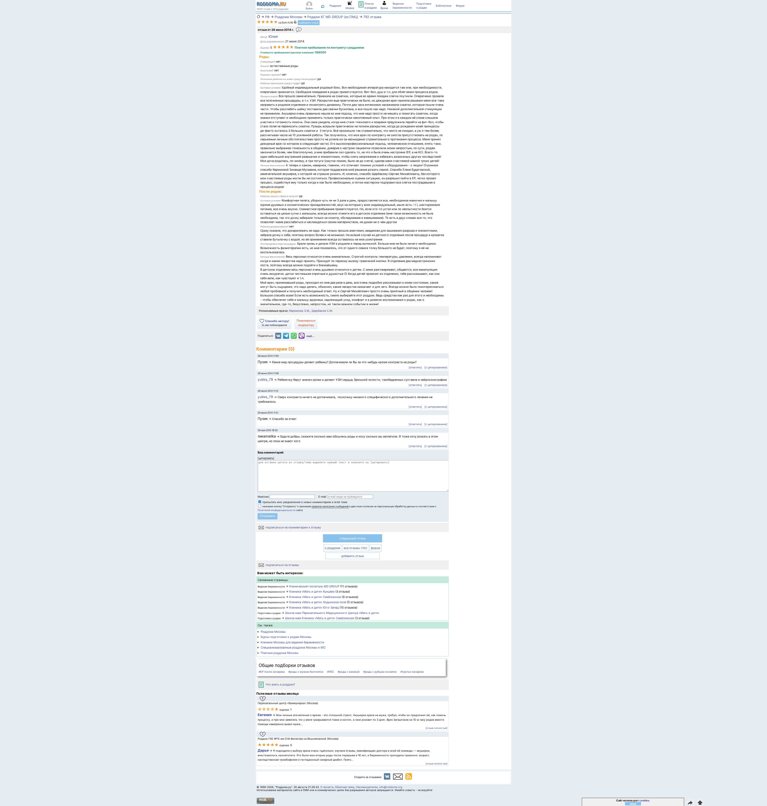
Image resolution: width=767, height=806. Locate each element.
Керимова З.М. (299, 310)
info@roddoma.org (390, 787)
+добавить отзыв (309, 22)
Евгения (265, 715)
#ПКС (330, 671)
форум (375, 548)
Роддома (335, 5)
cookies (644, 800)
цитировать (266, 458)
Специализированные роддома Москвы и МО (293, 647)
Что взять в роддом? (280, 684)
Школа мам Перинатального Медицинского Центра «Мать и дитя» (332, 613)
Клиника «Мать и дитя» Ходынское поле (317, 602)
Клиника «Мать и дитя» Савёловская (315, 597)
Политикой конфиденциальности (276, 510)
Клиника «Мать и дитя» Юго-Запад (314, 607)
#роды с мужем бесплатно (305, 671)
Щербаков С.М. (322, 310)
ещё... (310, 336)
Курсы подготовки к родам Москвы (286, 637)
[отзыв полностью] (436, 728)
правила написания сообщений (330, 506)
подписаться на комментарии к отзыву (293, 527)
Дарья (263, 750)
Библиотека (443, 5)
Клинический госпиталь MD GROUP (314, 586)
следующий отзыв (353, 538)
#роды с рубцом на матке (380, 671)
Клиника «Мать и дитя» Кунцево (312, 591)
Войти (309, 8)
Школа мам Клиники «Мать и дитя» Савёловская (319, 618)
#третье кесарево (412, 671)
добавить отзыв (352, 556)
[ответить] (415, 367)
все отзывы (355, 548)
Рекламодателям (367, 787)
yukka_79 (266, 379)
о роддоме (332, 548)
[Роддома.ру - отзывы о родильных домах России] (272, 6)
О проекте (326, 787)
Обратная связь (345, 787)
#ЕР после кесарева (272, 671)
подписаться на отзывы (282, 565)
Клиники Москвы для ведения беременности (292, 642)
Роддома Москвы (273, 631)
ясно (633, 803)
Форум (460, 5)
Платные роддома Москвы (279, 653)
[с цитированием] (435, 367)
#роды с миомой (349, 671)
